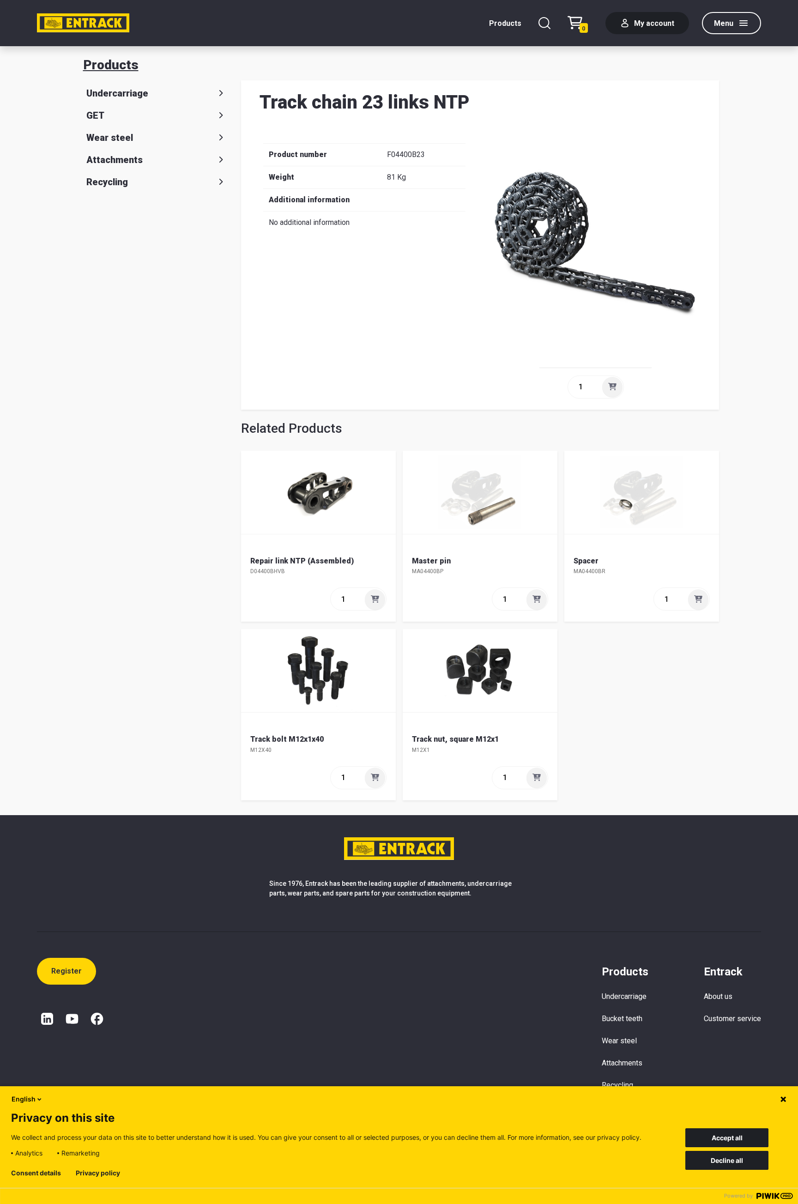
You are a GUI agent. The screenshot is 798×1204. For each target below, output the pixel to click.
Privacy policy (98, 1173)
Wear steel (109, 137)
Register (66, 971)
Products (505, 23)
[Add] (612, 387)
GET (95, 115)
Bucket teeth (622, 1018)
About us (718, 996)
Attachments (114, 159)
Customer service (732, 1018)
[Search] (544, 23)
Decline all (727, 1160)
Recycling (107, 182)
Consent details (36, 1173)
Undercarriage (117, 93)
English (24, 1099)
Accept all (727, 1138)
